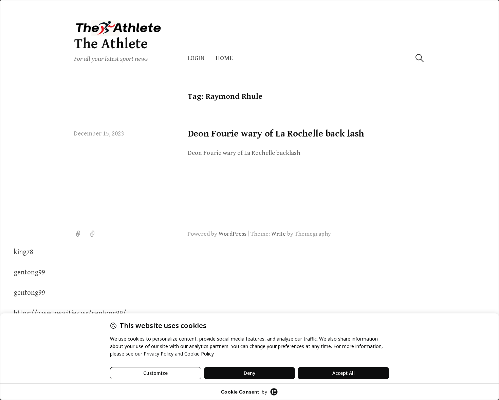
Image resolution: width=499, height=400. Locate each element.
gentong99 (29, 272)
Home (224, 58)
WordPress (232, 234)
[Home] (92, 234)
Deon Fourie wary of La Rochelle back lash (276, 133)
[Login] (78, 234)
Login (196, 58)
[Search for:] (419, 58)
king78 (23, 252)
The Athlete (111, 44)
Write (278, 234)
